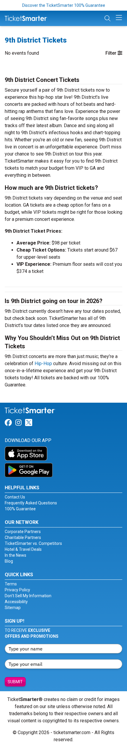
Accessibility (16, 601)
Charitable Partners (23, 537)
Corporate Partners (23, 531)
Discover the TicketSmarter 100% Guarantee (63, 5)
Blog (9, 561)
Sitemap (13, 607)
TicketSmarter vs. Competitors (33, 543)
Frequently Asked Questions (31, 503)
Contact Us (15, 497)
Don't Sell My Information (28, 595)
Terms (11, 584)
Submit (15, 681)
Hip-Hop (43, 363)
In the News (15, 555)
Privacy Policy (17, 589)
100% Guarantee (20, 508)
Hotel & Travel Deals (23, 549)
